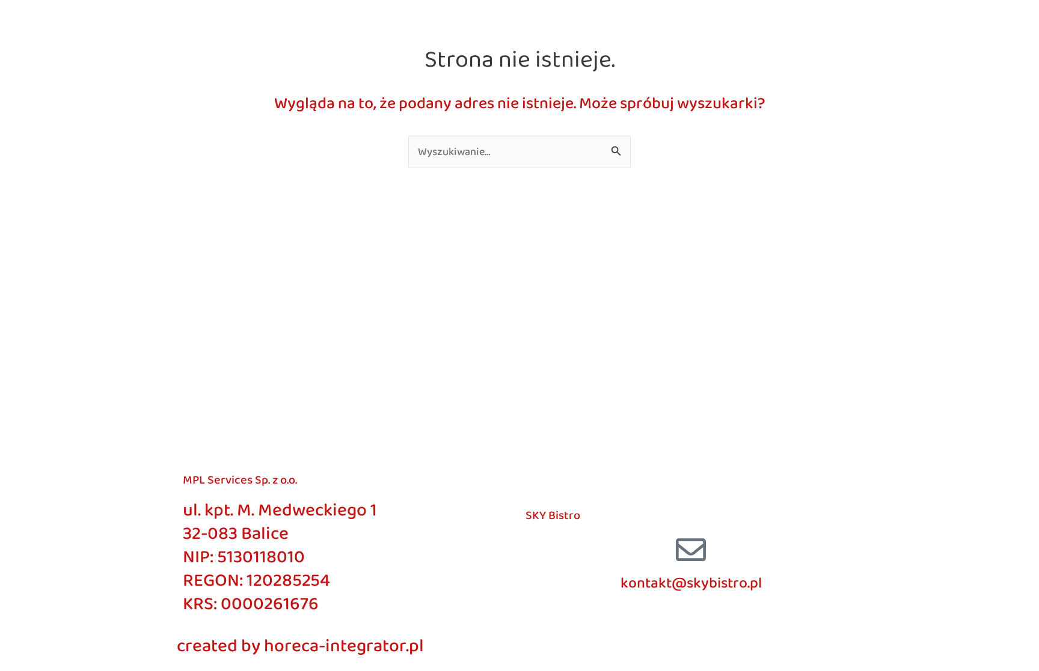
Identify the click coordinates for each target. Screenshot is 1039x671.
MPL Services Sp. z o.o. (240, 480)
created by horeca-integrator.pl (300, 646)
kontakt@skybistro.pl (691, 583)
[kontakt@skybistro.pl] (691, 550)
